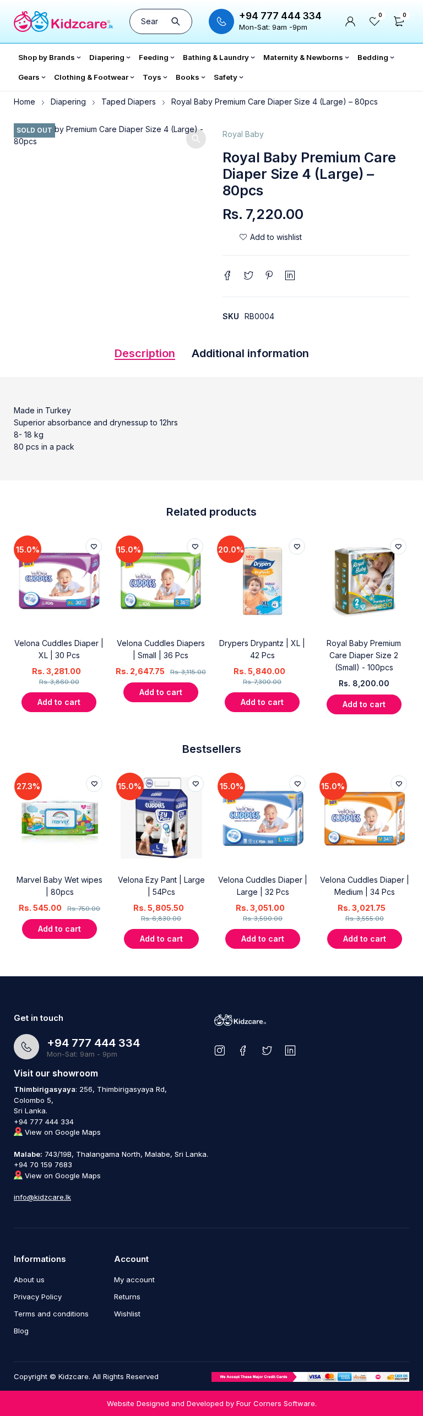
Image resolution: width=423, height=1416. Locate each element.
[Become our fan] (243, 1050)
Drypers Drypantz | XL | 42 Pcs (262, 649)
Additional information (250, 353)
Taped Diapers (128, 101)
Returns (127, 1296)
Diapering (68, 101)
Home (24, 101)
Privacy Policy (38, 1296)
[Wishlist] (270, 237)
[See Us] (219, 1050)
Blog (21, 1330)
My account (134, 1279)
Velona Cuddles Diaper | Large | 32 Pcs (262, 885)
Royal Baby (243, 134)
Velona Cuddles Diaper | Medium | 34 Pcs (364, 885)
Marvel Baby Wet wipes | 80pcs (59, 885)
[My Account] (350, 21)
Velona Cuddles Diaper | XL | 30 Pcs (59, 649)
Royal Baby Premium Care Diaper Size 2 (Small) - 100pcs (364, 655)
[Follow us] (267, 1050)
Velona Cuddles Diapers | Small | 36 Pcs (161, 649)
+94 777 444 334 (280, 15)
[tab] (144, 356)
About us (29, 1279)
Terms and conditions (51, 1313)
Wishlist (127, 1313)
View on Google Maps (62, 1132)
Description (145, 353)
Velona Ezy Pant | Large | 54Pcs (161, 885)
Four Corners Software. (276, 1403)
